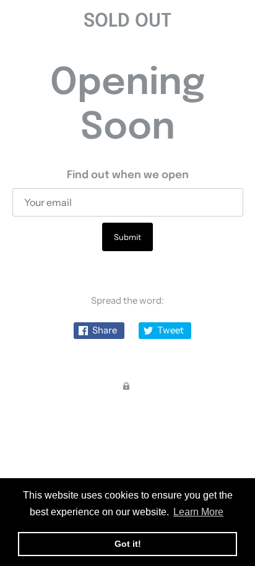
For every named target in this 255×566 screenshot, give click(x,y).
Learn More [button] (198, 512)
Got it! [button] (128, 544)
